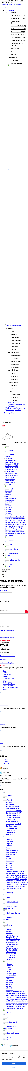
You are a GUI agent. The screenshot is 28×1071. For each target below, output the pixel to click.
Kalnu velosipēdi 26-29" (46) (17, 15)
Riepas (12, 388)
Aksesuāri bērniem (15, 395)
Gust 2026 (13, 54)
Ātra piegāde (2, 724)
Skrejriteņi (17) (14, 60)
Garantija (5, 676)
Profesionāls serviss (4, 705)
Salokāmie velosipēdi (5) (16, 43)
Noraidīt (14, 1067)
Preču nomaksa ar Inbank (9, 678)
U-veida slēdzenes (15, 367)
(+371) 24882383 (3, 659)
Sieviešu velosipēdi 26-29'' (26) (18, 26)
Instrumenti (14, 385)
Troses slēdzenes (15, 364)
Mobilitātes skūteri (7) (16, 63)
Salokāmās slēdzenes (16, 361)
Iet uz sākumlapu (4, 590)
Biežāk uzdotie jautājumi (9, 686)
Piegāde (5, 673)
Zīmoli (4, 671)
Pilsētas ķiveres (15, 346)
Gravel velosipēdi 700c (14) (17, 35)
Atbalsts (1, 743)
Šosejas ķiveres (14, 349)
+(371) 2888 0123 (16, 573)
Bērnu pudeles (14, 376)
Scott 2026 (13, 45)
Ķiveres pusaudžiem (15, 343)
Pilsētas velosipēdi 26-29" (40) (18, 29)
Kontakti (5, 689)
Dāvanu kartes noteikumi (9, 684)
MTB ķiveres (14, 334)
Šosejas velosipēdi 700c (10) (18, 38)
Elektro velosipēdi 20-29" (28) (18, 32)
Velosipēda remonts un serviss (7, 656)
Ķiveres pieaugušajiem (16, 340)
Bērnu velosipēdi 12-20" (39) (17, 18)
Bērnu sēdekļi (14, 400)
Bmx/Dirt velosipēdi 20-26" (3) (18, 41)
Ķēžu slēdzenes (14, 358)
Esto (4, 680)
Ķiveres (12, 331)
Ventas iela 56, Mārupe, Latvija (7, 630)
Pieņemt (14, 1063)
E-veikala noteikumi (7, 682)
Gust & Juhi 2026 (15, 48)
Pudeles (13, 373)
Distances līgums (7, 674)
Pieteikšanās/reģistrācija (8, 413)
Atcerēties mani (7, 422)
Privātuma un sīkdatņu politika (10, 687)
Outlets (12, 51)
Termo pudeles (14, 379)
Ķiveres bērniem (15, 337)
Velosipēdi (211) (14, 12)
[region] (14, 1061)
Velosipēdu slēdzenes (16, 355)
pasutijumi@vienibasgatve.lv (7, 637)
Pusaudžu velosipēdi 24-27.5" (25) (18, 22)
